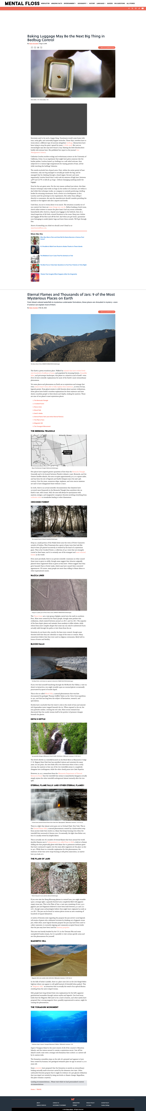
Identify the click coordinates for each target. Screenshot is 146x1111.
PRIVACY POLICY (90, 1103)
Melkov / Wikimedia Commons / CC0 (64, 1044)
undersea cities (36, 497)
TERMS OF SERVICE (41, 1105)
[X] (132, 8)
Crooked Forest (39, 404)
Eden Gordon (33, 308)
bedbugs (70, 143)
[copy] (41, 47)
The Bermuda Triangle (41, 400)
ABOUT (38, 1103)
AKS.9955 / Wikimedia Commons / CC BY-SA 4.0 (60, 978)
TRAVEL (39, 1089)
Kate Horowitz (33, 43)
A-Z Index (88, 1105)
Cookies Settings (105, 1105)
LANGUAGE (100, 3)
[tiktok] (139, 8)
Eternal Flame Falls (40, 828)
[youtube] (143, 8)
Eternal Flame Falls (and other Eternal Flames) (48, 417)
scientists (38, 1068)
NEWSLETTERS (76, 1103)
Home (33, 1089)
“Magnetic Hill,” (38, 986)
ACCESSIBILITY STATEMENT (59, 1105)
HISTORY (92, 3)
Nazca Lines (38, 407)
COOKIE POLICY (105, 1103)
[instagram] (135, 8)
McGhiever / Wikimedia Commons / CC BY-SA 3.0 (69, 756)
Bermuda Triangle (78, 472)
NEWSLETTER (45, 3)
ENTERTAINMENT (69, 3)
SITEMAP (75, 1105)
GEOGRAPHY (82, 3)
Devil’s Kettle (38, 413)
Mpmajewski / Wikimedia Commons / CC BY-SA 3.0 (71, 822)
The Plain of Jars (39, 420)
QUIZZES (110, 3)
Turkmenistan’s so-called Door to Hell (60, 842)
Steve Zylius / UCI (44, 99)
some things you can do (57, 207)
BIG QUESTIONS (119, 3)
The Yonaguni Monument (42, 426)
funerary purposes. (63, 927)
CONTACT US (56, 1103)
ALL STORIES (131, 3)
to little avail (67, 145)
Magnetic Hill (38, 423)
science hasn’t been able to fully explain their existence (53, 387)
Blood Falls (37, 410)
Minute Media (69, 1109)
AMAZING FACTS (56, 3)
